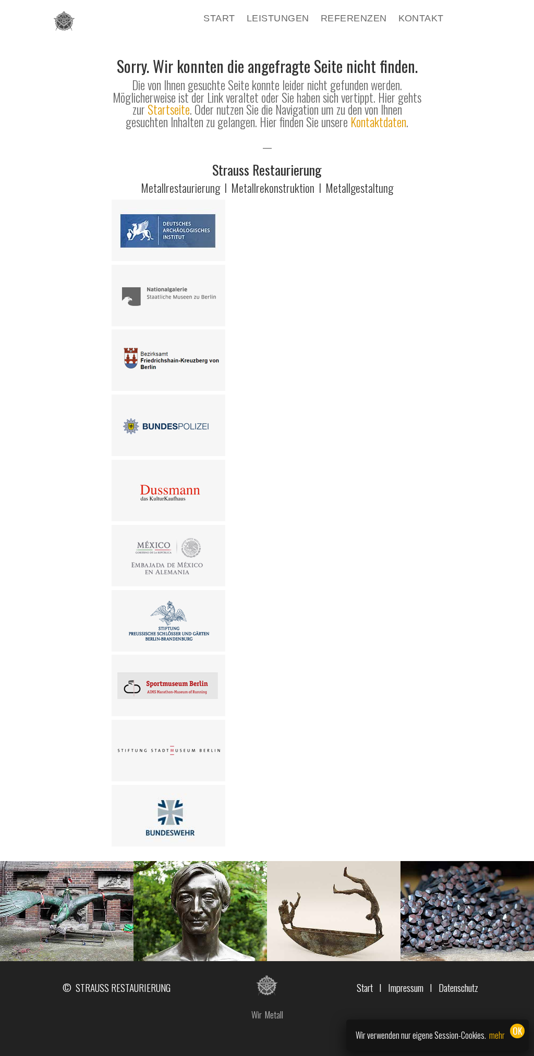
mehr (497, 1035)
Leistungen (278, 19)
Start (219, 19)
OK (517, 1030)
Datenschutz (458, 987)
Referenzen (354, 19)
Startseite (169, 109)
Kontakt (421, 19)
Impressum (405, 987)
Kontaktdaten (378, 122)
